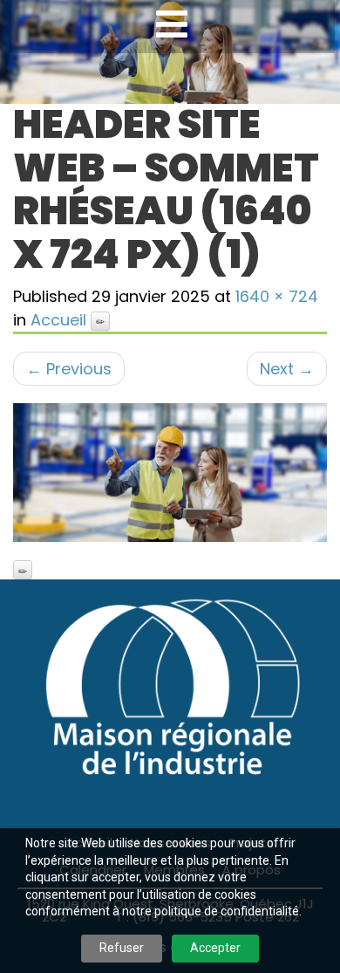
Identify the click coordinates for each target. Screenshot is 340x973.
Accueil (58, 320)
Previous (69, 369)
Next (287, 369)
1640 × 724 (276, 296)
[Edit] (100, 321)
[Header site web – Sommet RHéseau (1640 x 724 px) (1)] (170, 472)
